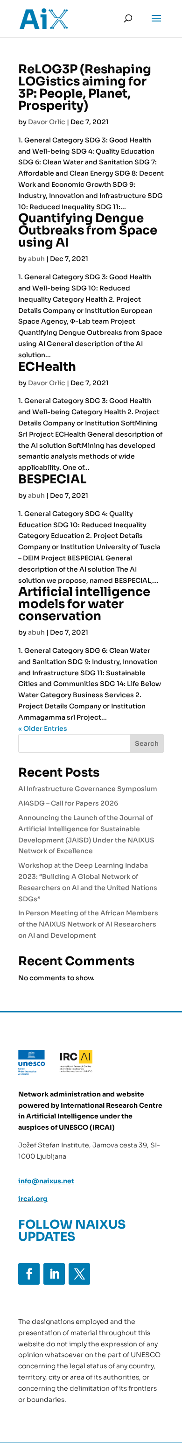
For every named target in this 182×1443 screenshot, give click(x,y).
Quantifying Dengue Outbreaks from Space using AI (87, 230)
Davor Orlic (46, 122)
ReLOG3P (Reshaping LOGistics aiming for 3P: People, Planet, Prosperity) (84, 87)
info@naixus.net (46, 1181)
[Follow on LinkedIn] (54, 1274)
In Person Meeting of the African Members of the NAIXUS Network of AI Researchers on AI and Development (88, 924)
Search (147, 743)
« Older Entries (42, 728)
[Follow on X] (79, 1274)
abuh (36, 259)
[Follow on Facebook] (29, 1274)
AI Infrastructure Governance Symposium (87, 789)
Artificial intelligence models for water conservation (84, 604)
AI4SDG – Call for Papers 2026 (68, 803)
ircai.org (33, 1199)
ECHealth (47, 367)
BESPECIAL (52, 479)
